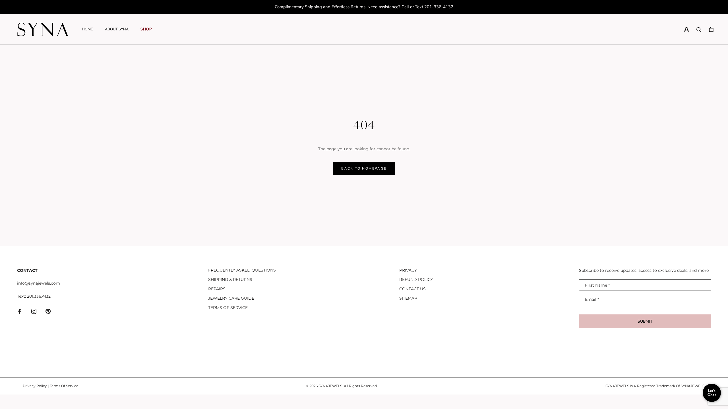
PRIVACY (408, 270)
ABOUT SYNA (117, 29)
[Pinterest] (48, 311)
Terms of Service (228, 307)
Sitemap (408, 298)
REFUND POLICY (416, 279)
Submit (645, 321)
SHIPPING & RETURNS (230, 279)
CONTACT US (412, 288)
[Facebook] (19, 311)
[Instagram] (33, 311)
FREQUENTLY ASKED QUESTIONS (242, 270)
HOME (87, 29)
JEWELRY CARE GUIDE (231, 298)
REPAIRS (217, 288)
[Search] (699, 29)
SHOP (146, 29)
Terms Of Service (64, 386)
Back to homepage (363, 168)
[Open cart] (711, 29)
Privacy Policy (35, 386)
